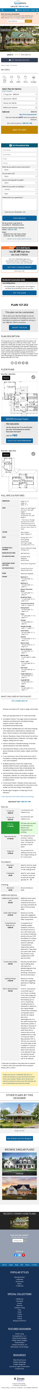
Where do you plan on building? (13, 187)
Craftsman (19, 1279)
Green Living (19, 1334)
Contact (34, 1265)
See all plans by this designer (19, 1138)
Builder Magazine (19, 1364)
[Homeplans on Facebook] (16, 1255)
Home (3, 65)
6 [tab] (25, 53)
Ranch (19, 1284)
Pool (19, 1310)
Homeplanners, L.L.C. (19, 1336)
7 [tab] (28, 53)
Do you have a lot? (8, 174)
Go (25, 1241)
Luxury (19, 1303)
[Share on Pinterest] (27, 362)
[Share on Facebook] (19, 362)
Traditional (19, 1286)
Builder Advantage (19, 1362)
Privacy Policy (28, 18)
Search (4, 1265)
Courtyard (19, 1301)
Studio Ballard (19, 1343)
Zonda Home (19, 1369)
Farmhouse (13, 65)
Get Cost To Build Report (19, 267)
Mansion (19, 1305)
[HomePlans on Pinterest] (23, 1255)
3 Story (19, 1319)
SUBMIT (28, 21)
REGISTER (26, 10)
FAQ (21, 1265)
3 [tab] (17, 53)
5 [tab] (22, 53)
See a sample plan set (19, 701)
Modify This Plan (19, 327)
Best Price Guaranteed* (28, 114)
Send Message (19, 218)
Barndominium (19, 1277)
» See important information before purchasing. (17, 797)
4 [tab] (19, 53)
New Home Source (19, 1360)
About (27, 1265)
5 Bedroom (19, 1299)
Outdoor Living (19, 1308)
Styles (11, 1265)
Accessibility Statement (31, 1387)
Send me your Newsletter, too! (15, 212)
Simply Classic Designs (19, 1340)
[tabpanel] (19, 39)
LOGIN (32, 10)
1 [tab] (11, 53)
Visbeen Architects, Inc (19, 1345)
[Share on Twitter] (23, 362)
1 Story (19, 1314)
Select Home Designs (19, 1338)
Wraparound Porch (19, 1321)
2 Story (19, 1316)
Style (7, 65)
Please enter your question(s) (12, 197)
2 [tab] (14, 53)
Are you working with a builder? (13, 180)
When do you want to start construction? (16, 167)
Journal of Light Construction (19, 1366)
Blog (16, 1265)
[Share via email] (12, 362)
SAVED (19, 10)
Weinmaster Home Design (19, 1347)
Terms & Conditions (15, 18)
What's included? (7, 91)
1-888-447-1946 (19, 6)
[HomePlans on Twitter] (19, 1255)
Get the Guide (19, 293)
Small (19, 1312)
